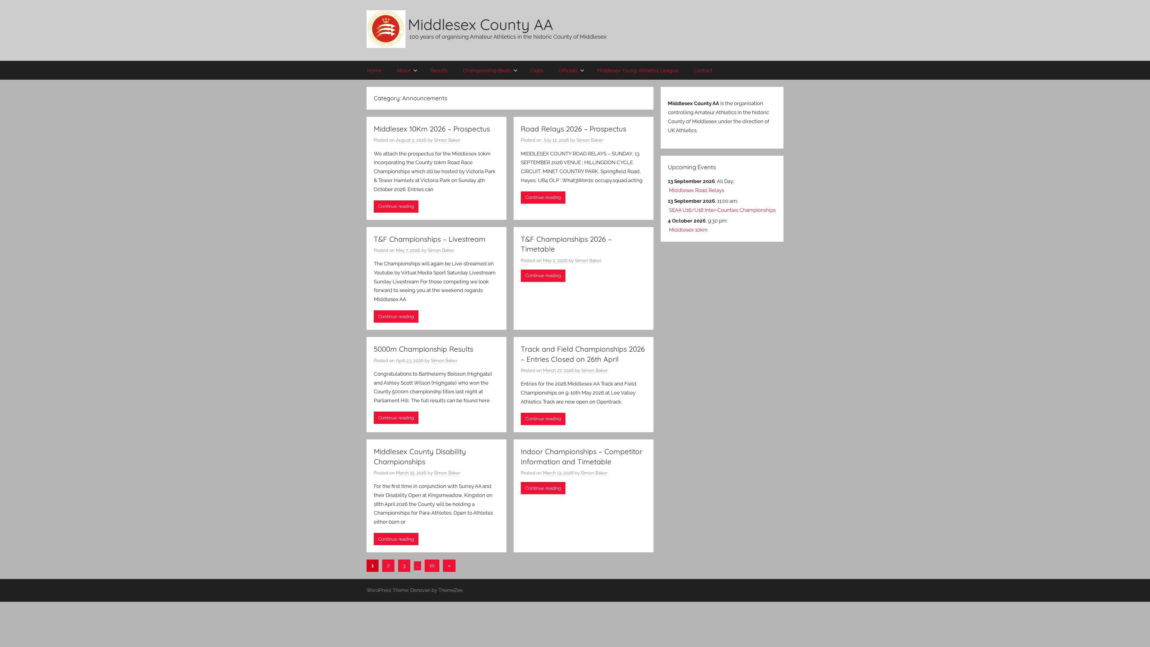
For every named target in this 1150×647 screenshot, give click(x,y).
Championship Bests (487, 70)
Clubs (536, 70)
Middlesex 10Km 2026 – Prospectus (432, 128)
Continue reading (396, 206)
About (404, 70)
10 (432, 566)
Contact (703, 70)
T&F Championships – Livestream (429, 239)
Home (374, 70)
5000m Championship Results (423, 348)
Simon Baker (447, 140)
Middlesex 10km (688, 230)
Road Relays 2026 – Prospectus (573, 128)
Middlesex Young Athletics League (637, 70)
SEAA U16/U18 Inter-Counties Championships (722, 210)
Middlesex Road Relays (696, 190)
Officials (568, 70)
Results (438, 70)
